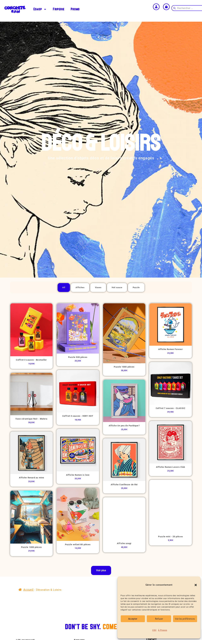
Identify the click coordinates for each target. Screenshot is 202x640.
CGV (154, 630)
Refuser (159, 618)
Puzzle (136, 287)
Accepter (132, 618)
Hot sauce (117, 287)
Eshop (37, 9)
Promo (75, 9)
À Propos (162, 630)
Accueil (28, 589)
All (63, 287)
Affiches (80, 287)
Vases (98, 287)
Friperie (58, 9)
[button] (195, 585)
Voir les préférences (185, 618)
